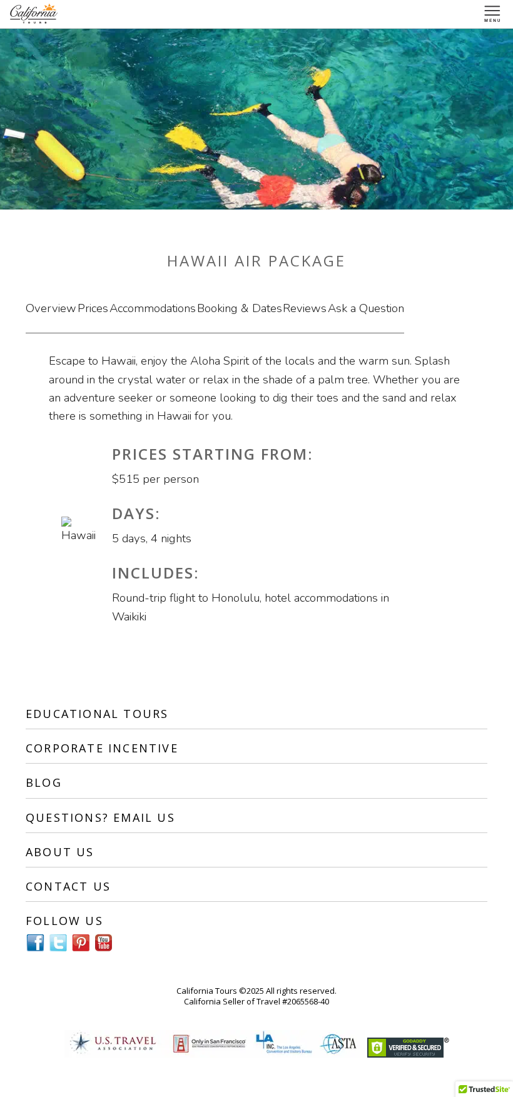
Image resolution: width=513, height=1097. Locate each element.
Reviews (305, 308)
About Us (60, 851)
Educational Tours (97, 713)
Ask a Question (366, 308)
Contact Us (68, 886)
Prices (93, 308)
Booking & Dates (239, 308)
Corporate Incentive (102, 748)
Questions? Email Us (100, 817)
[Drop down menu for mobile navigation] (492, 14)
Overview (51, 308)
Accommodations (152, 308)
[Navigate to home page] (34, 14)
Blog (44, 782)
